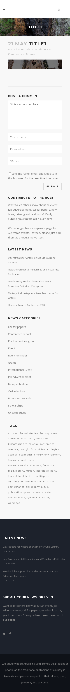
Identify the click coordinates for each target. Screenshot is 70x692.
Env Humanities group (21, 341)
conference (47, 443)
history (19, 470)
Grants (12, 362)
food (11, 470)
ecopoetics (26, 454)
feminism (48, 465)
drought (25, 449)
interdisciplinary (46, 470)
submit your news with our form (30, 219)
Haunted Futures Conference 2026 (26, 305)
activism (13, 433)
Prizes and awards (19, 398)
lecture (29, 476)
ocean (51, 481)
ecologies (53, 449)
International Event (20, 369)
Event (11, 348)
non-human (38, 481)
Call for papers (17, 327)
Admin (42, 49)
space (36, 492)
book (39, 438)
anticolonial (15, 438)
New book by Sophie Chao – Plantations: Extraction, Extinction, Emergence (31, 574)
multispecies (44, 476)
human (30, 470)
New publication (18, 384)
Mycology (14, 481)
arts (31, 438)
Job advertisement (19, 377)
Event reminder (17, 355)
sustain (46, 492)
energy (38, 454)
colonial (34, 443)
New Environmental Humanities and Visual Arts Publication (34, 559)
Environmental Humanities (24, 465)
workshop (14, 502)
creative (13, 449)
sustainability (16, 497)
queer (27, 492)
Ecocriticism (38, 449)
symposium (34, 497)
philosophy (33, 486)
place (44, 486)
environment (52, 454)
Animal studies (29, 433)
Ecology (13, 454)
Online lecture (16, 391)
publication (15, 492)
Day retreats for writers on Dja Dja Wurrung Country (31, 546)
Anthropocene (48, 433)
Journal (12, 476)
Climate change (17, 443)
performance (16, 486)
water (45, 497)
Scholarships (15, 405)
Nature (25, 481)
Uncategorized (17, 412)
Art (26, 438)
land (21, 476)
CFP (45, 438)
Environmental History (22, 460)
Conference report (19, 334)
